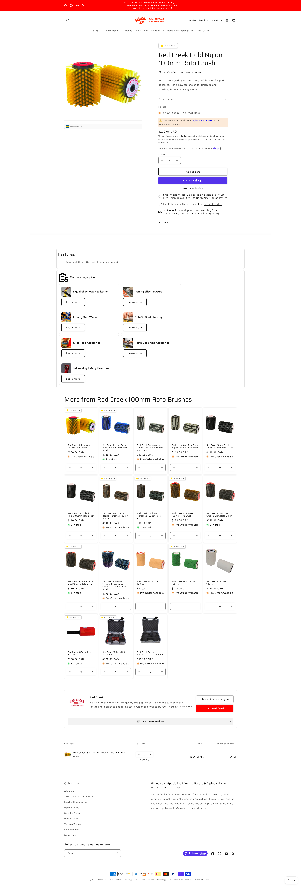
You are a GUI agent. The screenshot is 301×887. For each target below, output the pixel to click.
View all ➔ (88, 277)
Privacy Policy (71, 818)
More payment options (192, 188)
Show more (185, 706)
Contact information (182, 880)
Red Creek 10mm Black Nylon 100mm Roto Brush (219, 446)
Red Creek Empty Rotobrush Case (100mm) (150, 653)
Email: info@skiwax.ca (76, 802)
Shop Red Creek (215, 708)
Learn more (73, 301)
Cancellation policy (203, 880)
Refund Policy (71, 807)
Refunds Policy (213, 204)
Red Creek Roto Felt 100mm (216, 582)
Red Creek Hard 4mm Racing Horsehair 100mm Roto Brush (115, 516)
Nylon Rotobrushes (202, 120)
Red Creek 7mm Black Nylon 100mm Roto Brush (81, 514)
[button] (67, 20)
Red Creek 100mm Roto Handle (80, 653)
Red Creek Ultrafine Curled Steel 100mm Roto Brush (81, 582)
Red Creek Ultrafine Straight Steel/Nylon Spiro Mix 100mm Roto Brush (114, 585)
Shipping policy (164, 880)
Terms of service (147, 880)
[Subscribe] (117, 853)
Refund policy (115, 880)
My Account (70, 835)
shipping (183, 136)
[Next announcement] (183, 5)
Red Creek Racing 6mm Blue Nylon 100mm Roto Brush (115, 448)
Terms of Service (73, 824)
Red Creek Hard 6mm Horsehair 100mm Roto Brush (149, 516)
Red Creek (96, 697)
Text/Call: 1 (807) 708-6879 (78, 796)
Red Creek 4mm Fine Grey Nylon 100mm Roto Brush (185, 446)
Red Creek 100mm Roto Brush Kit (114, 653)
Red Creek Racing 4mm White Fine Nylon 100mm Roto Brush (150, 448)
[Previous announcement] (117, 5)
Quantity (162, 154)
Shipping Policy (209, 213)
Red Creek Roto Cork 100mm (147, 582)
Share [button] (165, 222)
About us (69, 791)
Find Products (71, 829)
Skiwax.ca (101, 880)
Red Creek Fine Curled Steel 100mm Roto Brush (219, 514)
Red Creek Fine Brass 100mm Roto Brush (182, 514)
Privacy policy (130, 880)
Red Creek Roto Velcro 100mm (183, 582)
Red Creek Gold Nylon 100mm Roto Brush (79, 446)
